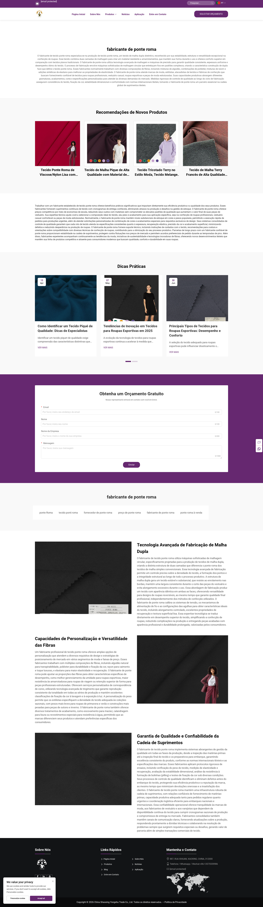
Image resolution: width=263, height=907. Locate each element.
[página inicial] (39, 13)
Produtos (109, 14)
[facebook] (37, 877)
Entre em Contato (157, 14)
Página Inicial (78, 14)
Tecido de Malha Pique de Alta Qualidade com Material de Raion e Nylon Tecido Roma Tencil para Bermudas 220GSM (106, 172)
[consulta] (259, 442)
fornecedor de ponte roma (98, 512)
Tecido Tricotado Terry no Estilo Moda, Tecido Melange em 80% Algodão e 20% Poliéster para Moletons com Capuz (156, 172)
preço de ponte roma (129, 512)
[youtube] (49, 877)
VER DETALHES (57, 143)
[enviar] (212, 3)
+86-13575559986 (209, 864)
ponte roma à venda (191, 512)
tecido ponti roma (68, 512)
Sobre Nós (95, 14)
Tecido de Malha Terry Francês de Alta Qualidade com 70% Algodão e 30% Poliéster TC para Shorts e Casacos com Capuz (205, 172)
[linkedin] (43, 877)
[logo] (42, 864)
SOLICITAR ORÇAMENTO (211, 14)
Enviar (131, 464)
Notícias (126, 14)
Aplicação (139, 14)
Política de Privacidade (176, 902)
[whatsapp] (259, 449)
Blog (106, 869)
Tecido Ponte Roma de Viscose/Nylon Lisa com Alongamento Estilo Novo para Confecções (57, 172)
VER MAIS (42, 347)
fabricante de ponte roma (160, 512)
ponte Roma (46, 512)
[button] (128, 361)
